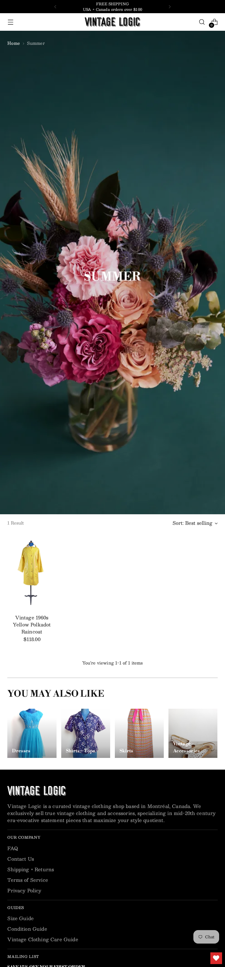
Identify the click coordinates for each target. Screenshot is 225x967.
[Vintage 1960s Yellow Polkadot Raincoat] (31, 572)
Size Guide (20, 918)
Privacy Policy (24, 890)
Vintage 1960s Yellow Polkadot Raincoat (32, 624)
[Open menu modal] (10, 22)
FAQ (12, 848)
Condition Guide (27, 929)
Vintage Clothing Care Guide (42, 939)
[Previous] (55, 6)
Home (13, 43)
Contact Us (20, 859)
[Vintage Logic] (112, 22)
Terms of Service (27, 880)
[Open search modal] (202, 22)
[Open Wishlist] (216, 958)
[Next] (169, 6)
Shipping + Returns (30, 869)
